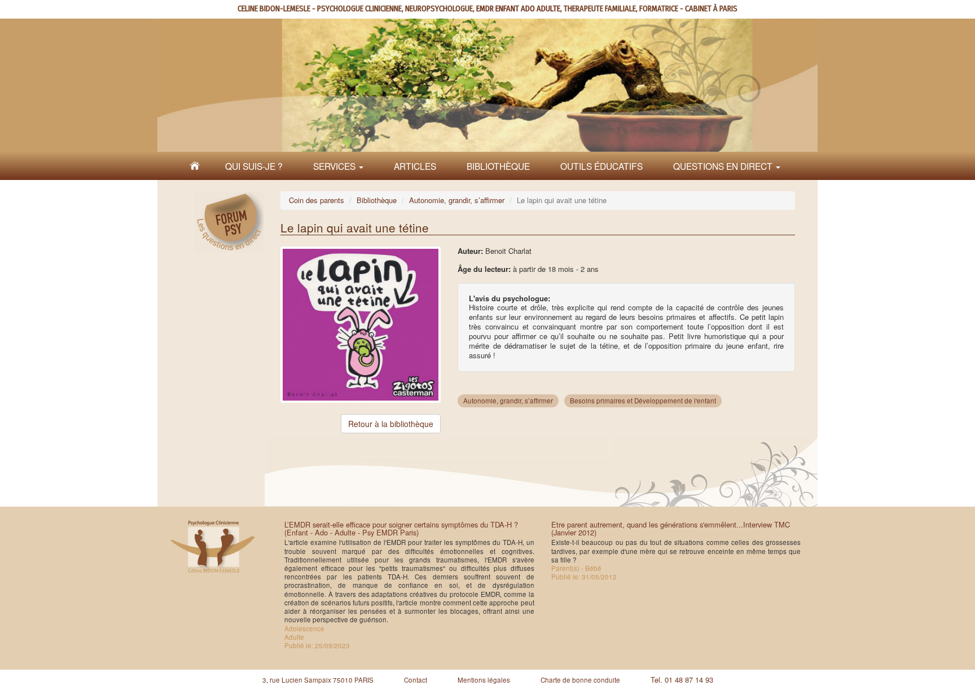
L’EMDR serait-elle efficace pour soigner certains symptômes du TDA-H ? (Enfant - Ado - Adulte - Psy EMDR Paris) (401, 528)
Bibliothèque (498, 166)
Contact (415, 679)
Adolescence (304, 628)
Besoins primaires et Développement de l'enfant (643, 400)
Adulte (294, 636)
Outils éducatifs (601, 166)
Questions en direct (724, 166)
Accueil (195, 166)
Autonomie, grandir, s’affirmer (456, 200)
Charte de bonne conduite (580, 679)
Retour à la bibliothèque (390, 423)
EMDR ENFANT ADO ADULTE (518, 9)
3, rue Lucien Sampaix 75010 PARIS (318, 679)
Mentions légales (484, 679)
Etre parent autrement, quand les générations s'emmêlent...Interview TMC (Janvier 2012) (670, 528)
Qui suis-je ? (254, 166)
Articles (415, 166)
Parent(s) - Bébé (576, 568)
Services (335, 166)
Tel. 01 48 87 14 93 (682, 679)
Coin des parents (316, 200)
